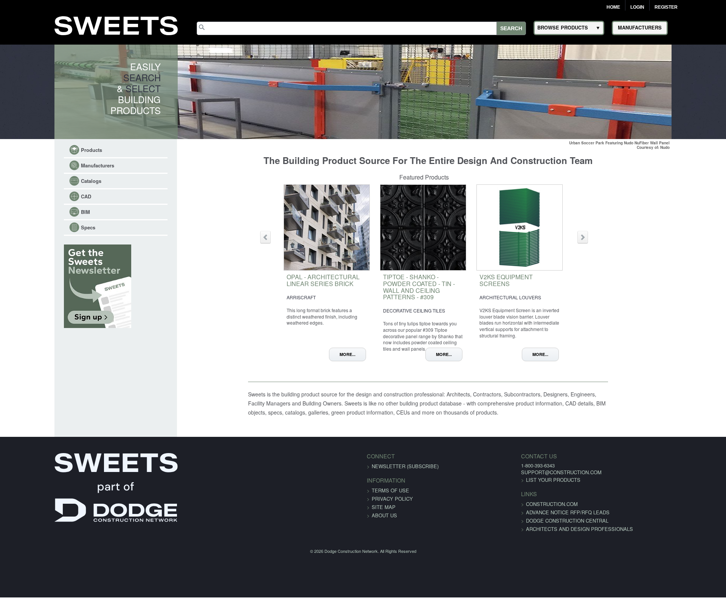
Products (44, 149)
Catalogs (44, 180)
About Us (384, 522)
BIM (38, 211)
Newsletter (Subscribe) (405, 473)
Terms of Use (390, 497)
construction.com (494, 511)
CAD (39, 196)
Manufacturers (50, 165)
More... (357, 354)
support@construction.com (504, 479)
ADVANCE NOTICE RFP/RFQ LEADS (510, 519)
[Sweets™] (116, 24)
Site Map (384, 514)
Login (637, 7)
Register (666, 7)
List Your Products (495, 487)
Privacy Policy (392, 506)
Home (613, 7)
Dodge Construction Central (509, 528)
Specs (41, 227)
